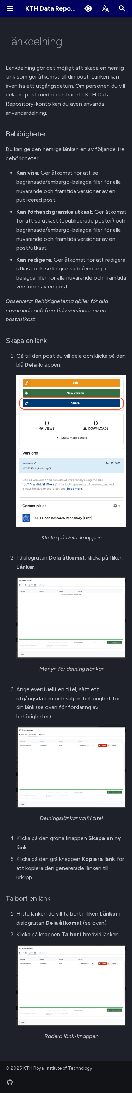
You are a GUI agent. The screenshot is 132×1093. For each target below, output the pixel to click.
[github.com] (9, 1081)
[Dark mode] (88, 8)
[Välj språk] (105, 8)
